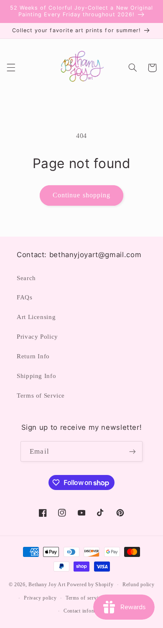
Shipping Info (36, 376)
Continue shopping (81, 195)
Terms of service (84, 597)
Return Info (33, 356)
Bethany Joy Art (46, 584)
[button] (10, 67)
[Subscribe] (132, 451)
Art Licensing (36, 317)
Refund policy (138, 584)
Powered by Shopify (90, 584)
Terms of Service (41, 395)
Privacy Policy (37, 336)
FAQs (25, 297)
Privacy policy (40, 597)
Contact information (86, 610)
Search (26, 278)
